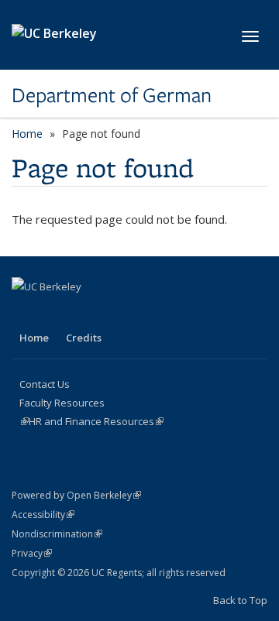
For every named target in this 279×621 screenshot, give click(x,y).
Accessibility (43, 514)
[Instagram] (56, 313)
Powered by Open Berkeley (76, 495)
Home (27, 133)
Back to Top (240, 600)
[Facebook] (25, 313)
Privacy (32, 553)
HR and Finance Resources (96, 421)
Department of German (112, 95)
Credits (84, 338)
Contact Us (44, 384)
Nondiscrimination (57, 533)
